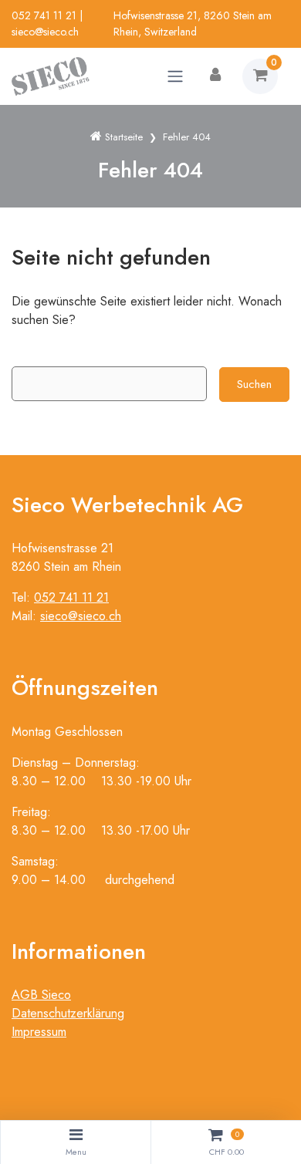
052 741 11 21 (44, 15)
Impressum (39, 1032)
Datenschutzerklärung (68, 1013)
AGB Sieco (41, 995)
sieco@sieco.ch (45, 31)
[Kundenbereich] (215, 76)
